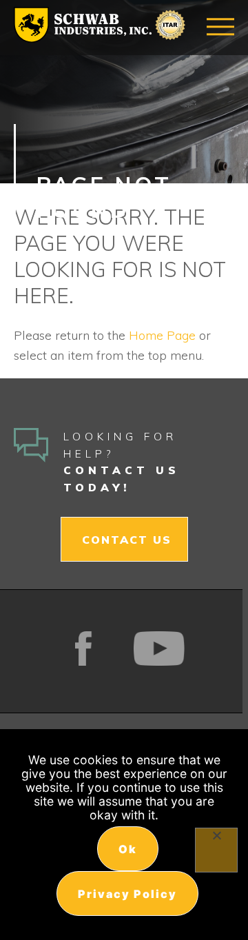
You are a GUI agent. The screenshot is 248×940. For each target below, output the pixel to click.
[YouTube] (159, 648)
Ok (127, 849)
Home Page (162, 335)
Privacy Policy (127, 894)
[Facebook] (84, 648)
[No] (216, 850)
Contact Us (127, 539)
